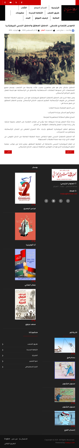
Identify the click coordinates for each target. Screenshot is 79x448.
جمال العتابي (30, 285)
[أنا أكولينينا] (25, 226)
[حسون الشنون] (65, 370)
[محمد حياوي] (25, 304)
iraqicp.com (70, 443)
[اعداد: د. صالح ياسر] (73, 31)
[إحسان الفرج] (65, 418)
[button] (39, 7)
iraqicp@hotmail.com (68, 194)
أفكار (43, 30)
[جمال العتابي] (25, 265)
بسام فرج (71, 358)
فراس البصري (30, 209)
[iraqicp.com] (69, 10)
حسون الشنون (68, 384)
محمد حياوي (30, 324)
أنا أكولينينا (31, 245)
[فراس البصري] (25, 188)
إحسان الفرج (69, 430)
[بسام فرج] (65, 345)
